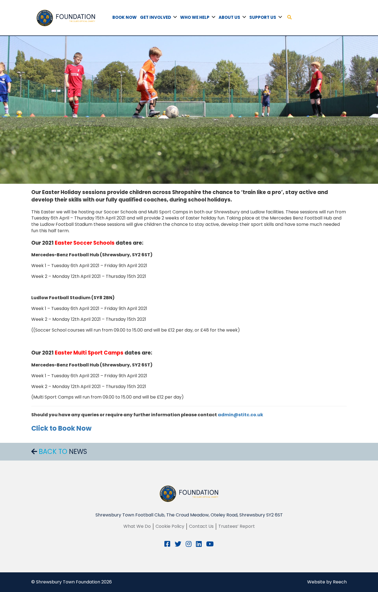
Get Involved (155, 17)
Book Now (124, 17)
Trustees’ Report (236, 526)
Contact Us (201, 526)
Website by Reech (327, 582)
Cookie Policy (170, 526)
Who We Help (194, 17)
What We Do (137, 526)
